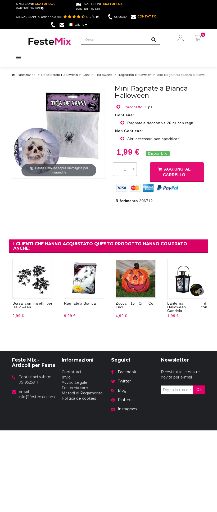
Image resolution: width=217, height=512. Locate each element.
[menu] (181, 38)
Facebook (127, 371)
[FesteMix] (50, 41)
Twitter (124, 381)
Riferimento (127, 201)
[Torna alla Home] (13, 76)
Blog (122, 390)
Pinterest (126, 399)
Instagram (127, 409)
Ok (199, 389)
